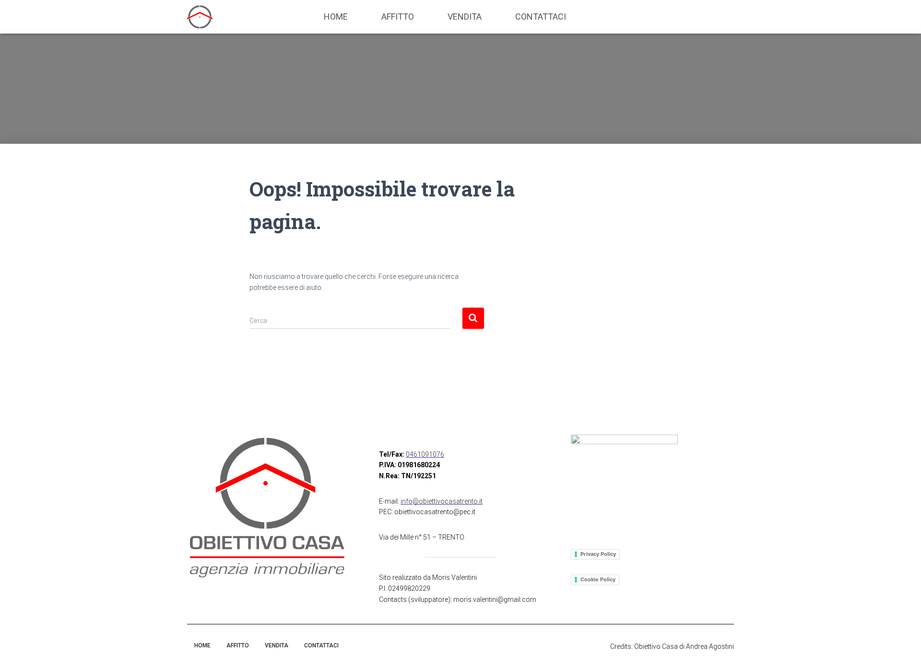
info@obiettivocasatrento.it (442, 501)
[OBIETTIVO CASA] (200, 17)
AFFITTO (397, 17)
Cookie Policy (597, 579)
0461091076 (425, 454)
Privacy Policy (598, 554)
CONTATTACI (540, 17)
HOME (336, 17)
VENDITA (465, 17)
